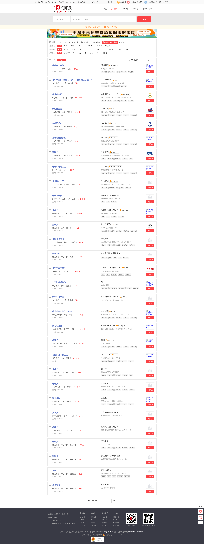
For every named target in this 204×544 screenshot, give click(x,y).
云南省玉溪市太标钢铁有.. (111, 268)
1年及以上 (81, 49)
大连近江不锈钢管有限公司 (111, 456)
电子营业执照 (85, 535)
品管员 (55, 224)
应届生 (66, 49)
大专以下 (67, 53)
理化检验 (56, 398)
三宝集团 (104, 137)
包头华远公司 (106, 485)
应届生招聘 (125, 9)
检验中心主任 (58, 65)
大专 (74, 53)
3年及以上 (100, 49)
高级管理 (75, 42)
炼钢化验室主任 (59, 297)
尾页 (114, 501)
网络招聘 (116, 517)
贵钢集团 (104, 65)
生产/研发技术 (85, 42)
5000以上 (90, 46)
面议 (65, 46)
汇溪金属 (104, 383)
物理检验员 (57, 94)
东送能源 (104, 311)
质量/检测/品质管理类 (109, 42)
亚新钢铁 (104, 152)
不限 (59, 42)
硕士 (85, 53)
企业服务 (136, 9)
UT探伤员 (56, 123)
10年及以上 (129, 49)
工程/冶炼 (67, 42)
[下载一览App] (131, 523)
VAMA (103, 282)
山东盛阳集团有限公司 (109, 297)
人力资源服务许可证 (96, 535)
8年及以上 (119, 49)
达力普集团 (105, 354)
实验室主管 (57, 109)
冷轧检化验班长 (59, 138)
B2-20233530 (140, 532)
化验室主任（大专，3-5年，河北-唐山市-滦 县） (73, 80)
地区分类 (105, 519)
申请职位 (61, 60)
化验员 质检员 (58, 239)
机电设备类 (96, 42)
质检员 (55, 210)
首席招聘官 (116, 525)
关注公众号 (94, 2)
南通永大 (104, 398)
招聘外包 (116, 522)
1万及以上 (108, 46)
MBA (92, 53)
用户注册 (93, 517)
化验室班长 (57, 196)
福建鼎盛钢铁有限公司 (109, 210)
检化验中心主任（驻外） (62, 311)
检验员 (55, 340)
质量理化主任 (58, 181)
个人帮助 (93, 525)
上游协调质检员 (59, 282)
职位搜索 (114, 9)
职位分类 (105, 522)
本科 (80, 53)
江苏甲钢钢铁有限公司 (109, 412)
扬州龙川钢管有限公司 (109, 427)
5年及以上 (110, 49)
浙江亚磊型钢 (106, 224)
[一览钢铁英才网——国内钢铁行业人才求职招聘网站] (61, 9)
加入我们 (82, 522)
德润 (103, 340)
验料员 (55, 152)
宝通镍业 (104, 239)
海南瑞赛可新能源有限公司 (111, 195)
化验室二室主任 (59, 268)
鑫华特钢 (104, 369)
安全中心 (93, 522)
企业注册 (158, 2)
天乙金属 (104, 441)
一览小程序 (108, 2)
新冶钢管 (104, 181)
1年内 (73, 49)
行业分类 (105, 517)
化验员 (55, 384)
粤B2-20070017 (132, 532)
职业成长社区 (147, 9)
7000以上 (99, 46)
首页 (105, 9)
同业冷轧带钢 (106, 470)
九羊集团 (104, 166)
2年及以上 (90, 49)
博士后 (104, 53)
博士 (97, 53)
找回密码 (93, 519)
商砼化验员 (57, 326)
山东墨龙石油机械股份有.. (111, 253)
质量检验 (56, 485)
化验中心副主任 (59, 167)
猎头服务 (116, 519)
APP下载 (82, 2)
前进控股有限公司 (108, 325)
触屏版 (104, 525)
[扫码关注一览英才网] (148, 523)
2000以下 (73, 46)
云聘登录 (165, 2)
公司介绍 (82, 517)
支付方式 (82, 525)
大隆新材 (104, 108)
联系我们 (82, 519)
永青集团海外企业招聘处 (110, 94)
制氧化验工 (57, 253)
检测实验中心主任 (60, 355)
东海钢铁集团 (106, 80)
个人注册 (139, 2)
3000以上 (82, 46)
